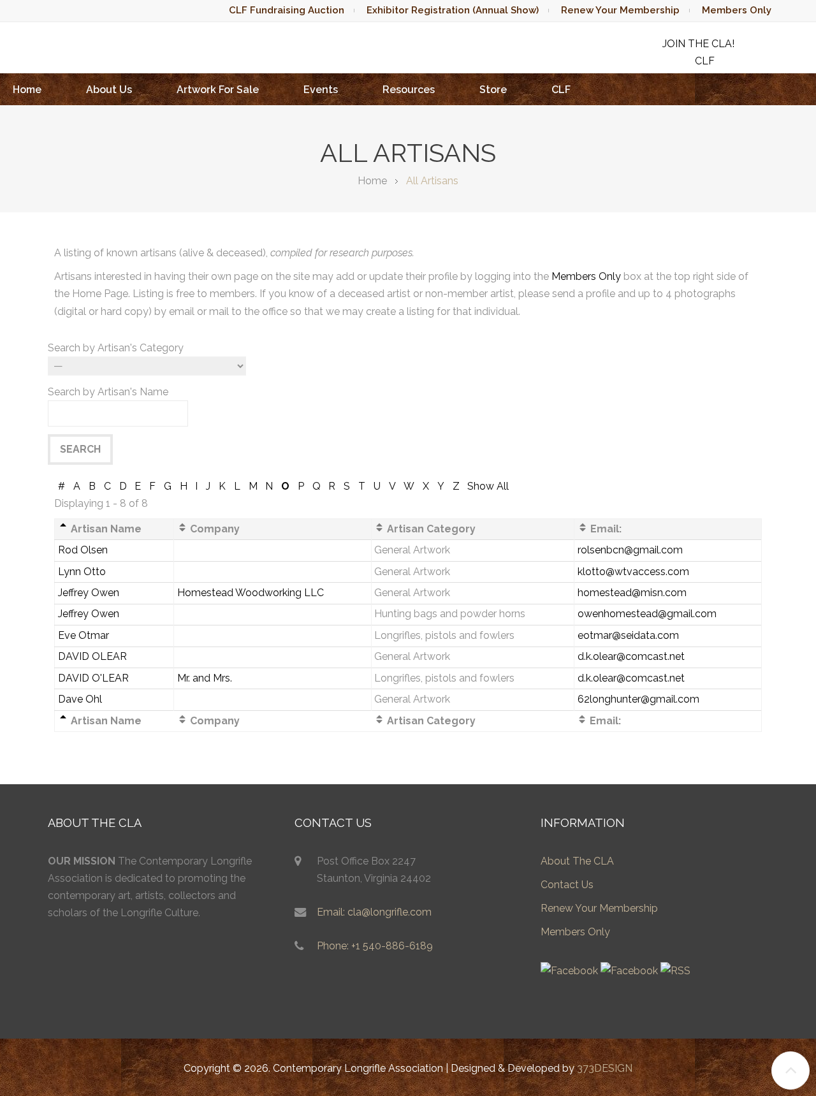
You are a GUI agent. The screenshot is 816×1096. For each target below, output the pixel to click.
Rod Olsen (83, 550)
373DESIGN (604, 1068)
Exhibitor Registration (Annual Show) (453, 10)
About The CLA (577, 861)
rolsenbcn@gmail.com (630, 550)
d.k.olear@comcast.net (631, 656)
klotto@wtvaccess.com (633, 572)
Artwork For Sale (218, 90)
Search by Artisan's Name (108, 392)
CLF (561, 90)
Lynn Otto (82, 572)
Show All (488, 486)
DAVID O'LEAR (93, 678)
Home (27, 90)
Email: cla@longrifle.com (374, 912)
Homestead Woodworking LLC (250, 593)
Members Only (736, 10)
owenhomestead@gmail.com (647, 614)
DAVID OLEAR (92, 656)
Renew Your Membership (620, 10)
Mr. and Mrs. (204, 678)
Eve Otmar (83, 635)
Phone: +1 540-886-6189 (375, 946)
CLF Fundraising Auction (286, 10)
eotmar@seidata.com (628, 635)
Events (320, 90)
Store (493, 90)
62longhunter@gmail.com (638, 699)
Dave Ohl (80, 699)
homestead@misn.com (632, 593)
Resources (408, 90)
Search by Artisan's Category (116, 348)
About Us (109, 90)
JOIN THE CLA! (698, 44)
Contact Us (567, 885)
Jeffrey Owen (88, 593)
